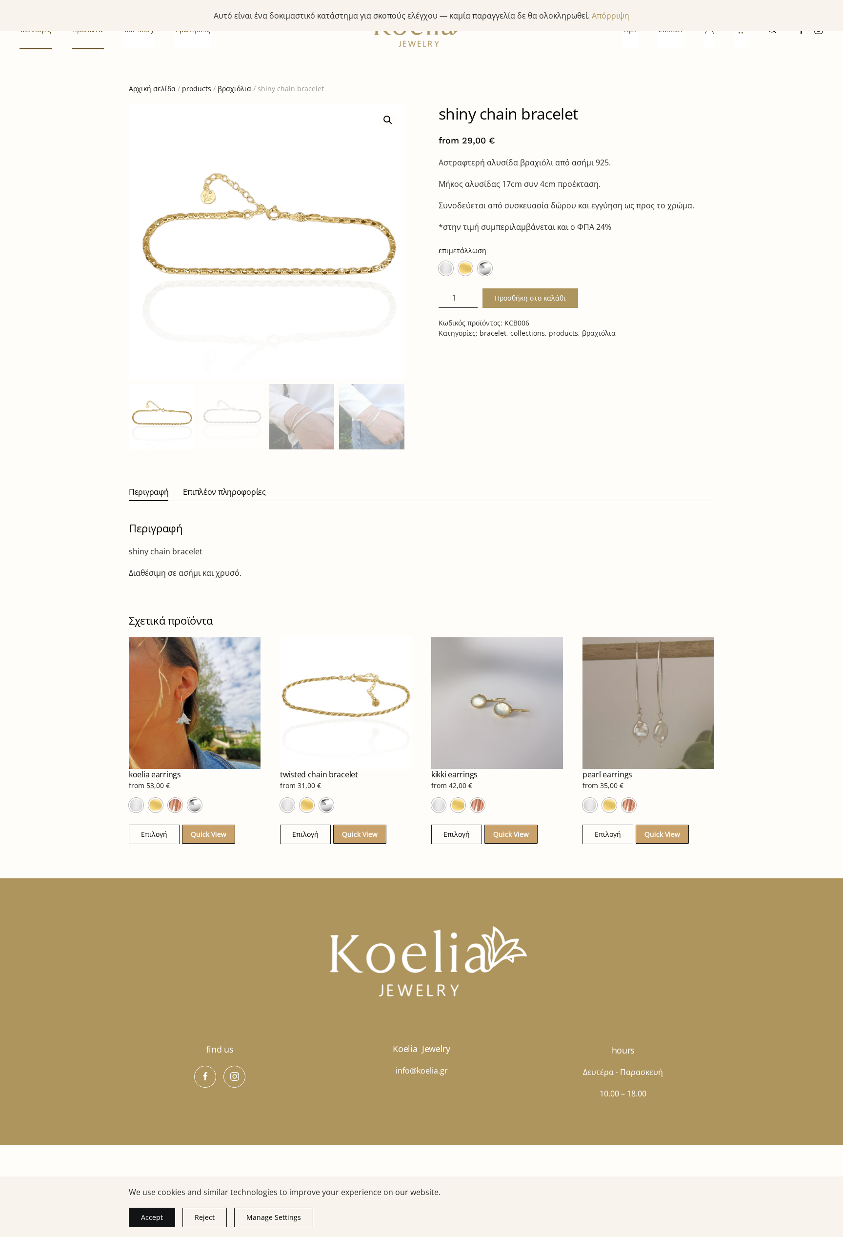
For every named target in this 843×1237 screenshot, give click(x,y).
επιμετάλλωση (462, 250)
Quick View (208, 834)
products (196, 88)
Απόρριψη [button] (610, 15)
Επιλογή (154, 834)
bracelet (493, 333)
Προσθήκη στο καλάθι (530, 298)
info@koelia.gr (422, 1070)
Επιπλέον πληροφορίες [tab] (224, 492)
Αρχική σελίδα (152, 88)
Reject (205, 1217)
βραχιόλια (234, 88)
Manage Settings (273, 1217)
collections (527, 333)
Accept (152, 1217)
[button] (388, 120)
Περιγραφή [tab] (148, 492)
